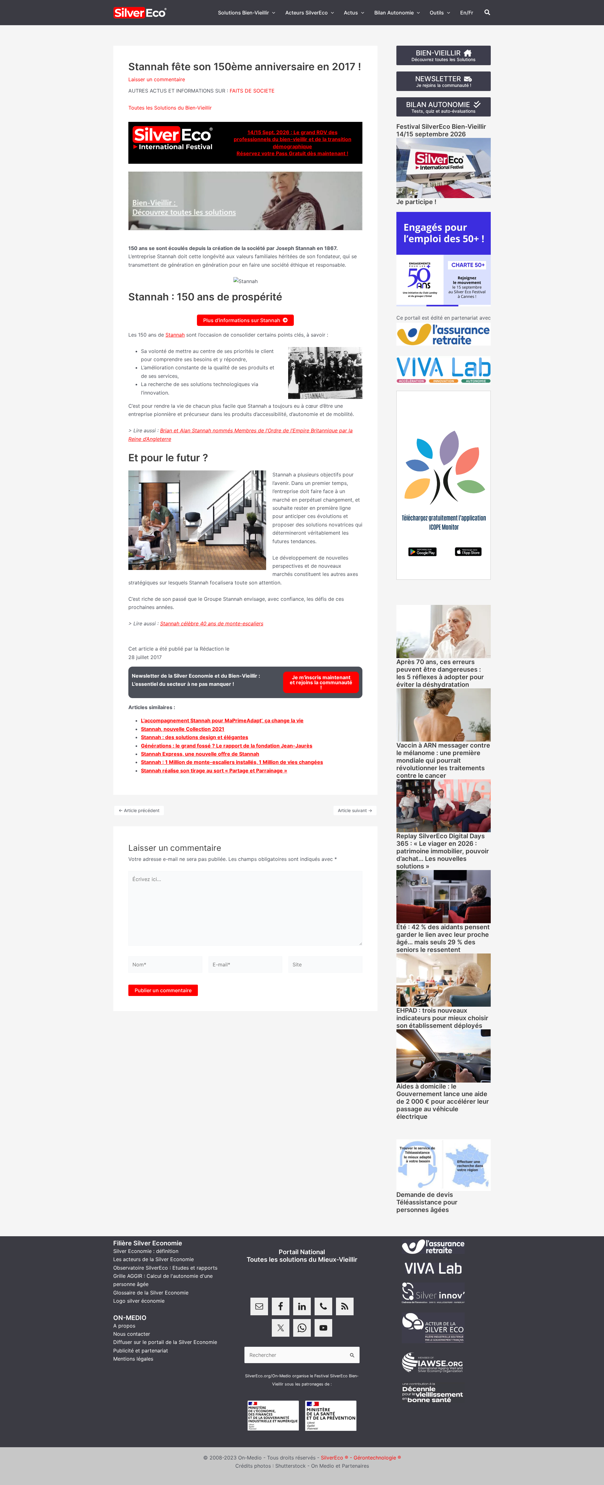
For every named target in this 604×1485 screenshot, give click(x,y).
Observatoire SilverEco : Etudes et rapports (165, 1268)
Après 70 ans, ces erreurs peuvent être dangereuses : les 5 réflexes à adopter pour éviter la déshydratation (440, 673)
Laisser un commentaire (156, 79)
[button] (272, 12)
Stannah (175, 335)
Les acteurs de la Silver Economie (153, 1259)
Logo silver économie (139, 1301)
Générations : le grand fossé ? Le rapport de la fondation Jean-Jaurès (226, 745)
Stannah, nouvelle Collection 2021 (182, 729)
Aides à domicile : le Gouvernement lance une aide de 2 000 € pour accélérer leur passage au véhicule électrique (442, 1101)
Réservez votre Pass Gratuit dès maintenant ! (292, 153)
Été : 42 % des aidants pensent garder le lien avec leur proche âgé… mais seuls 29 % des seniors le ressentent (443, 938)
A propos (124, 1326)
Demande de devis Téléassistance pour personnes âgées (426, 1202)
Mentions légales (133, 1359)
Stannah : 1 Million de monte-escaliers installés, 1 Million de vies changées (232, 762)
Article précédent (139, 810)
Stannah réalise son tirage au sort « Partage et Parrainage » (214, 770)
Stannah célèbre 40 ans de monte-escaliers (211, 623)
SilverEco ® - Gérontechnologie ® (361, 1457)
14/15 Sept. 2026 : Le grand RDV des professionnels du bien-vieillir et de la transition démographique (292, 139)
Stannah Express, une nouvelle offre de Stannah (200, 754)
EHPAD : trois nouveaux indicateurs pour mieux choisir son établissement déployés (442, 1018)
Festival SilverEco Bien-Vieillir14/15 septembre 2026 (441, 130)
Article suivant (355, 810)
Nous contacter (131, 1334)
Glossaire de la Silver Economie (150, 1292)
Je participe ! (416, 202)
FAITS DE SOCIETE (252, 91)
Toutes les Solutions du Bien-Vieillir (170, 108)
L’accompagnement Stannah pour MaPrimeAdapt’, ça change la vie (222, 720)
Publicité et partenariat (140, 1350)
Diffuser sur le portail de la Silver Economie (165, 1342)
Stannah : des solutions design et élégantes (194, 737)
